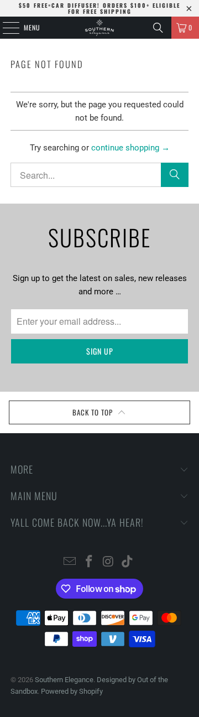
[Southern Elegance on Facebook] (89, 562)
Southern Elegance (64, 680)
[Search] (158, 28)
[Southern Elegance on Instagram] (109, 562)
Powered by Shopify (72, 691)
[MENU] (5, 28)
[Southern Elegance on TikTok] (127, 562)
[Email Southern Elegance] (70, 562)
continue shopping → (130, 148)
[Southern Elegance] (99, 28)
